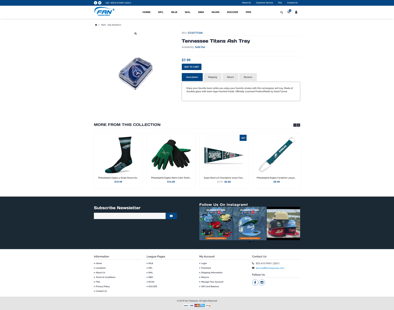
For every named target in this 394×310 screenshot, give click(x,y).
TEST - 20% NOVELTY (111, 25)
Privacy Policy (103, 286)
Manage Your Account (212, 282)
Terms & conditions (105, 277)
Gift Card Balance (210, 286)
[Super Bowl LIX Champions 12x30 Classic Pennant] (224, 155)
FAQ (280, 3)
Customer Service (264, 3)
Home (147, 12)
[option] (118, 161)
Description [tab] (192, 77)
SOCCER (232, 12)
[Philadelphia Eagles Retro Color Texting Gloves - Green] (171, 155)
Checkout (206, 268)
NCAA (215, 12)
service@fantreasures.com (270, 268)
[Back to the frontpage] (96, 25)
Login (204, 263)
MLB (174, 12)
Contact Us (292, 3)
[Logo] (104, 11)
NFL (161, 12)
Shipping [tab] (212, 77)
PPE (248, 12)
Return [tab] (230, 77)
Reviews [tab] (248, 77)
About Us (246, 3)
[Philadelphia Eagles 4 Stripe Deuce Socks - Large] (118, 155)
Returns (205, 277)
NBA (201, 12)
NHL (188, 12)
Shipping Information (212, 272)
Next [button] (298, 125)
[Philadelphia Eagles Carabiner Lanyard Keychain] (276, 155)
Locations (101, 268)
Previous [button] (295, 125)
